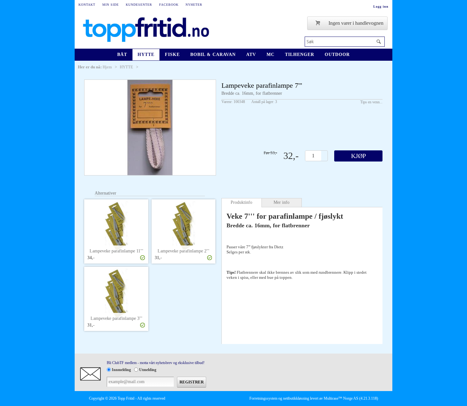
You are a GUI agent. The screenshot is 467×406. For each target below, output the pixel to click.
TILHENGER (299, 54)
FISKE (172, 54)
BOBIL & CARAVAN (213, 54)
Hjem (107, 67)
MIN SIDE (110, 4)
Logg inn (381, 6)
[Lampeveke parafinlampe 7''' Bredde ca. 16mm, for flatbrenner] (150, 127)
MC (270, 54)
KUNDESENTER (139, 4)
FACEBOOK (169, 4)
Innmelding (121, 370)
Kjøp (358, 155)
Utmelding (147, 370)
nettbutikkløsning (296, 398)
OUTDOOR (337, 54)
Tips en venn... (371, 102)
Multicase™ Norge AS (341, 398)
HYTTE (146, 54)
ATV (251, 54)
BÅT (122, 54)
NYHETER (194, 4)
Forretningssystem (263, 398)
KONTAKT (86, 4)
